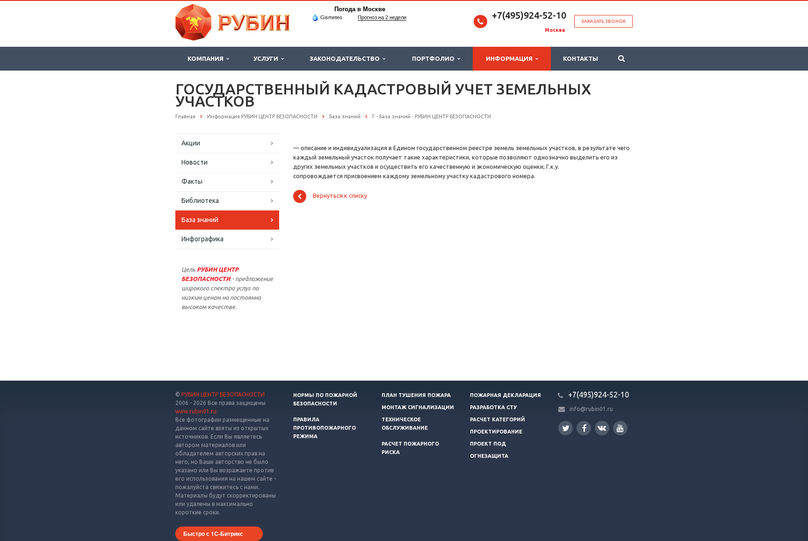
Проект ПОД (488, 444)
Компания (207, 58)
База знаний (199, 220)
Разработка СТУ (493, 407)
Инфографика (202, 239)
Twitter (565, 428)
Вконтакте (602, 428)
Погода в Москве (359, 9)
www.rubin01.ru (195, 411)
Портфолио (434, 58)
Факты (191, 181)
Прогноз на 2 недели (382, 17)
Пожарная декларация (505, 395)
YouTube (620, 428)
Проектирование (496, 431)
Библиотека (200, 200)
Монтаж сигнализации (418, 407)
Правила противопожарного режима (324, 428)
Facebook (584, 428)
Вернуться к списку (340, 196)
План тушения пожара (416, 395)
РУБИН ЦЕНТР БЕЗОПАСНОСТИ (223, 394)
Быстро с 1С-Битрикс (213, 533)
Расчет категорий (497, 419)
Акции (190, 143)
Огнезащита (489, 456)
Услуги (267, 58)
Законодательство (346, 58)
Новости (194, 162)
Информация (510, 58)
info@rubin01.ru (591, 409)
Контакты (580, 58)
